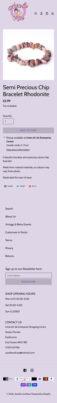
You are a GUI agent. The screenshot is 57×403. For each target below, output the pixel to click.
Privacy (9, 248)
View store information (18, 149)
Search (9, 208)
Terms (8, 240)
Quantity (7, 116)
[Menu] (52, 13)
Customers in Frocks (16, 232)
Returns (9, 256)
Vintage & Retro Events (18, 224)
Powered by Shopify (41, 394)
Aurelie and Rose (23, 394)
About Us (10, 216)
